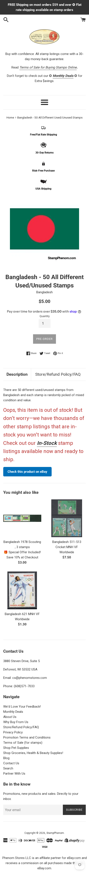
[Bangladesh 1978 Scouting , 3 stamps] (22, 518)
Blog (6, 758)
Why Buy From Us (15, 722)
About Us (9, 717)
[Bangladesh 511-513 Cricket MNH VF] (67, 518)
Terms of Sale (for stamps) (22, 743)
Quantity (45, 316)
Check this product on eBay (27, 472)
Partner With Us (14, 773)
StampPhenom (55, 832)
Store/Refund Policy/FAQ (58, 374)
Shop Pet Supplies (16, 748)
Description (17, 374)
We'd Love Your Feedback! (22, 706)
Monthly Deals (13, 712)
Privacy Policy (13, 732)
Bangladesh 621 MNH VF (22, 614)
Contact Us (11, 763)
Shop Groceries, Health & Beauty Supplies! (33, 753)
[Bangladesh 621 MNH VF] (22, 590)
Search (8, 768)
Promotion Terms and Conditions (27, 737)
